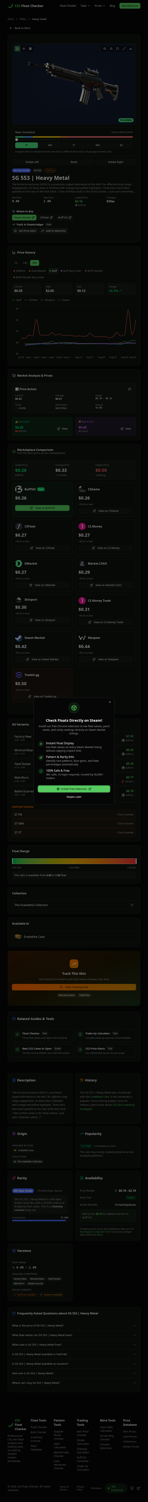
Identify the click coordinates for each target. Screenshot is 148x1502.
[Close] (109, 702)
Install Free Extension (74, 789)
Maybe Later (74, 796)
